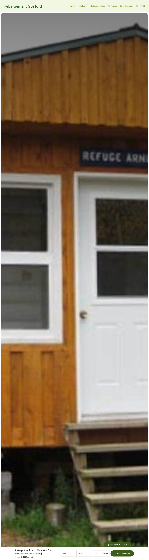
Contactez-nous (126, 6)
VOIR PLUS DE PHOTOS (118, 545)
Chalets (82, 6)
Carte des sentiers (98, 6)
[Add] (107, 553)
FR (137, 6)
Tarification (112, 6)
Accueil (72, 6)
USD (143, 6)
